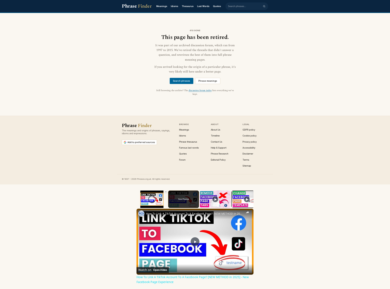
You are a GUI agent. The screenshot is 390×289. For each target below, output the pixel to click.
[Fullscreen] (165, 206)
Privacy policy (250, 141)
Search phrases (181, 81)
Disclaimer (248, 153)
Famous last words (189, 147)
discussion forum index (200, 90)
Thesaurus (187, 6)
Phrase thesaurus (188, 141)
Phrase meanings (207, 81)
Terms (246, 159)
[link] (141, 214)
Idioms (174, 6)
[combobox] (244, 6)
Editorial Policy (218, 159)
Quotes (217, 6)
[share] (247, 212)
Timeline (215, 135)
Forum (182, 159)
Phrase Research (219, 153)
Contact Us (216, 141)
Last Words (203, 6)
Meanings (161, 6)
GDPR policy (249, 129)
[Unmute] (142, 206)
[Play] (138, 206)
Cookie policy (250, 135)
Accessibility (249, 147)
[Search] (264, 6)
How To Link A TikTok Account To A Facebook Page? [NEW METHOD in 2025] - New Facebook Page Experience (194, 213)
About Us (215, 129)
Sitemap (247, 165)
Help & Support (218, 147)
